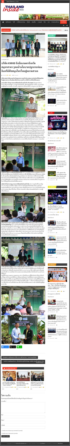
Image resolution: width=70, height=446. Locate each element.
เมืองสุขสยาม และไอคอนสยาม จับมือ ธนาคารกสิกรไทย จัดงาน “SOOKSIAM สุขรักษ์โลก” (20, 357)
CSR (48, 22)
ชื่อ (2, 415)
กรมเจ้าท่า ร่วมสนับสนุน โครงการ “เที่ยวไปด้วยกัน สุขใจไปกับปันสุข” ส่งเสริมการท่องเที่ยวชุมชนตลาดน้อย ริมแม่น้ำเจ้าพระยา (24, 362)
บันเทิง (28, 22)
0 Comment (16, 75)
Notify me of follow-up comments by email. (13, 430)
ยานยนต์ (40, 22)
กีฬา (45, 22)
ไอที (14, 22)
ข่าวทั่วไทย (63, 22)
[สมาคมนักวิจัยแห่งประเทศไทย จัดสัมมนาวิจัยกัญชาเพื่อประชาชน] (23, 375)
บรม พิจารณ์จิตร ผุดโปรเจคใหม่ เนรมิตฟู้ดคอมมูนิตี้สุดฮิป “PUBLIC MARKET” (9, 384)
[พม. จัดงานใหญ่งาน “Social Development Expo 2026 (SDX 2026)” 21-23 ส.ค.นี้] (57, 196)
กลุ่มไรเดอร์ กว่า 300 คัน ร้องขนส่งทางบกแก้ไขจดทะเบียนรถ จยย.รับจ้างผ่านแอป (37, 384)
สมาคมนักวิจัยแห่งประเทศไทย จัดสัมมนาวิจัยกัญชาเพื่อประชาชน (23, 384)
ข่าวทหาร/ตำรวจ (55, 22)
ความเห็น (3, 401)
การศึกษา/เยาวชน (21, 22)
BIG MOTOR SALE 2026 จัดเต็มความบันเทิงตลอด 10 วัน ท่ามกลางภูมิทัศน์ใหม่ (57, 133)
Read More (50, 69)
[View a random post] (67, 25)
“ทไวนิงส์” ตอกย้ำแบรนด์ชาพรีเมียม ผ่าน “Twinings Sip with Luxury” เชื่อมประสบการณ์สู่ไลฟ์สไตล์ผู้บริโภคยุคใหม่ (36, 30)
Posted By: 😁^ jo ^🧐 (6, 75)
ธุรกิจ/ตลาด (8, 22)
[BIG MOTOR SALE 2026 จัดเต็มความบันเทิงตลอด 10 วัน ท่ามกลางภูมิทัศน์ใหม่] (57, 122)
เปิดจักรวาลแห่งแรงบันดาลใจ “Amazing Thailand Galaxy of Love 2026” (61, 102)
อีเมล (2, 420)
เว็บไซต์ (3, 425)
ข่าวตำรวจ (50, 280)
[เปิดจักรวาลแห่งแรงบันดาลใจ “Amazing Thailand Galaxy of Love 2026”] (52, 101)
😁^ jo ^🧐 (14, 387)
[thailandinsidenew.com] (3, 22)
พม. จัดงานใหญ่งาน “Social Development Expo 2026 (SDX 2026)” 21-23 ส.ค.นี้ (56, 207)
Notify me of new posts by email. (10, 433)
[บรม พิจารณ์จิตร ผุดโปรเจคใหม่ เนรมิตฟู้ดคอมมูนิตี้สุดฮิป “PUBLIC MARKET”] (9, 375)
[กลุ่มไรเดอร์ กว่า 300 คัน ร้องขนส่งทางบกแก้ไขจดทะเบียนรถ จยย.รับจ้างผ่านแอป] (37, 375)
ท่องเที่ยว (34, 22)
